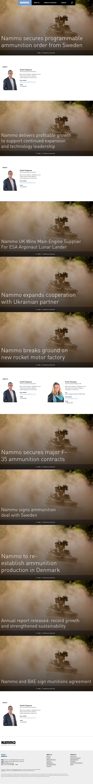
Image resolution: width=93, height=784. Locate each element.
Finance (48, 758)
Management (49, 763)
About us (36, 2)
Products (73, 754)
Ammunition (73, 756)
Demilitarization (74, 759)
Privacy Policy (16, 769)
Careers (63, 2)
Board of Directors (51, 759)
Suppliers (48, 766)
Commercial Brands (75, 758)
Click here (3, 770)
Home (39, 53)
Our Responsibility (51, 764)
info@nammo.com (9, 763)
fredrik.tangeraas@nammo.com (28, 82)
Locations (48, 761)
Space (71, 764)
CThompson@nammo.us (71, 398)
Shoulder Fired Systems (76, 763)
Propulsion (73, 761)
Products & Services (50, 2)
